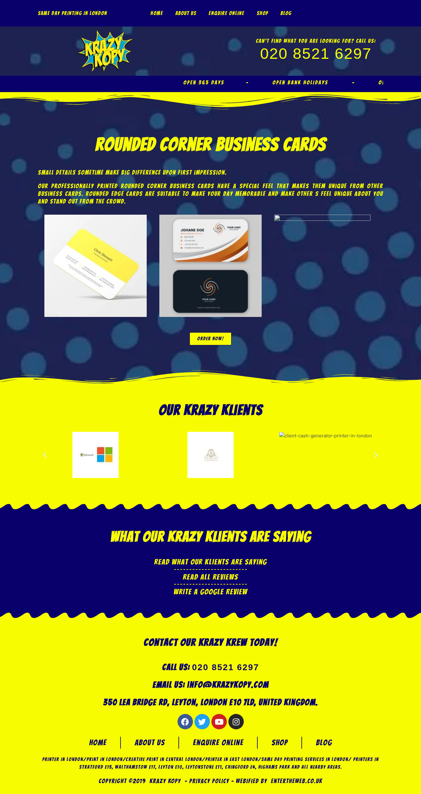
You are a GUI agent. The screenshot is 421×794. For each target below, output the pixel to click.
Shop (262, 13)
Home (156, 13)
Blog (286, 13)
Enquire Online (226, 13)
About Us (185, 13)
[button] (45, 455)
